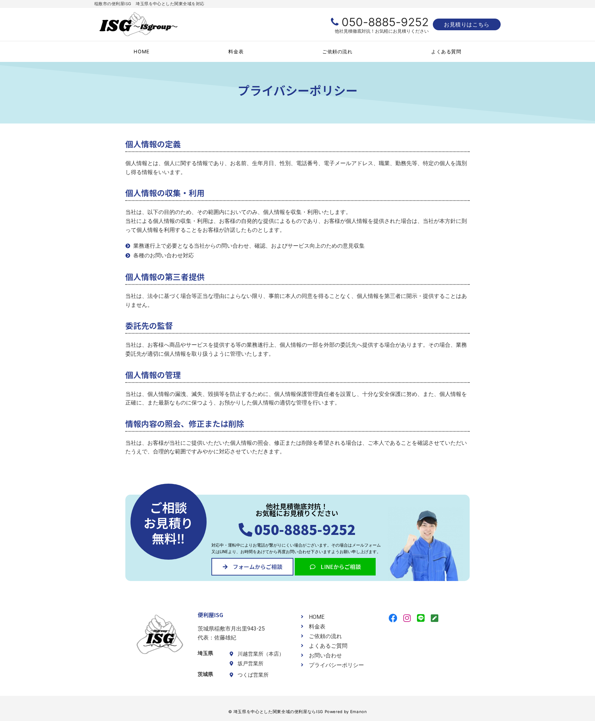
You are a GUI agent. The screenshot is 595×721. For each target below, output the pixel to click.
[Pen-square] (434, 618)
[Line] (421, 618)
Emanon (358, 711)
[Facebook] (393, 618)
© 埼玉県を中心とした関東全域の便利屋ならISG (275, 711)
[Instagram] (407, 618)
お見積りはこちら (467, 24)
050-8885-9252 (385, 22)
